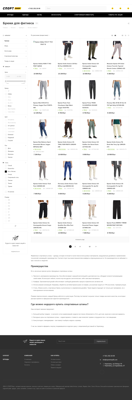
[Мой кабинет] (128, 2)
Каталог (6, 355)
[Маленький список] (112, 35)
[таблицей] (128, 35)
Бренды (6, 359)
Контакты (27, 365)
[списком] (125, 35)
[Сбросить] (15, 226)
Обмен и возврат (56, 365)
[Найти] (104, 8)
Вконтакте (102, 372)
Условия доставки (56, 362)
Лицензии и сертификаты (31, 362)
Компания (28, 355)
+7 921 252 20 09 (34, 8)
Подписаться (101, 341)
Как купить (55, 355)
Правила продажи (56, 367)
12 (89, 246)
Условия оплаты (55, 359)
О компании (27, 359)
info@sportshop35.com (110, 360)
